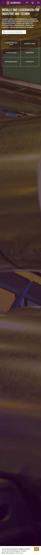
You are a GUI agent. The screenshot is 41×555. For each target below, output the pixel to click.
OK (36, 549)
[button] (38, 8)
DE (27, 2)
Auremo (13, 3)
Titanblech (30, 62)
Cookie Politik (18, 553)
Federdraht (29, 52)
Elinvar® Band (11, 52)
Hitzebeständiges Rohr (11, 43)
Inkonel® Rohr (29, 43)
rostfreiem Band (11, 62)
